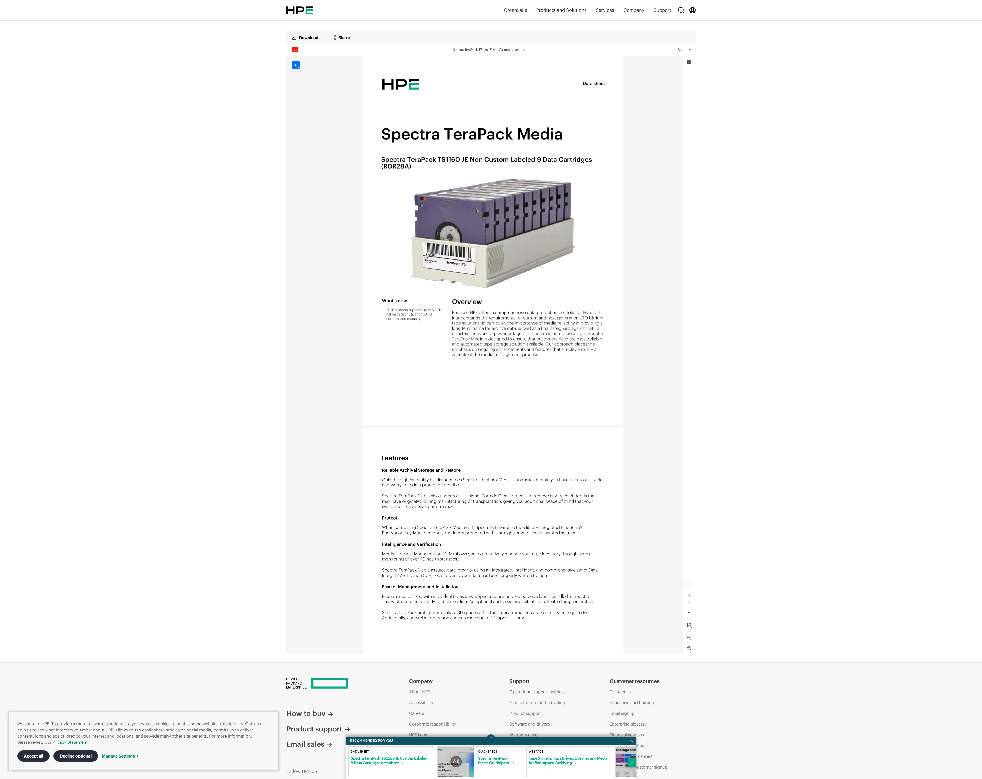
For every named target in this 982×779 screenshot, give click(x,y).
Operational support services (537, 691)
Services (605, 10)
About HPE (419, 691)
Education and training (632, 702)
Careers (416, 713)
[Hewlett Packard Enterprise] (299, 10)
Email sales (305, 744)
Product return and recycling (537, 702)
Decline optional (76, 756)
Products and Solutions (561, 10)
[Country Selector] (692, 10)
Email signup (622, 713)
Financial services (627, 734)
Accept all (33, 756)
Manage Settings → (120, 756)
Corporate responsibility (432, 724)
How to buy (305, 713)
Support (662, 10)
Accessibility (421, 702)
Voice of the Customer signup (638, 767)
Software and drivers (529, 724)
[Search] (681, 10)
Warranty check (524, 734)
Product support (314, 728)
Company (633, 10)
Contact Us (620, 691)
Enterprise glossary (628, 724)
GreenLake (515, 10)
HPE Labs (418, 734)
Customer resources (635, 681)
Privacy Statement (70, 742)
